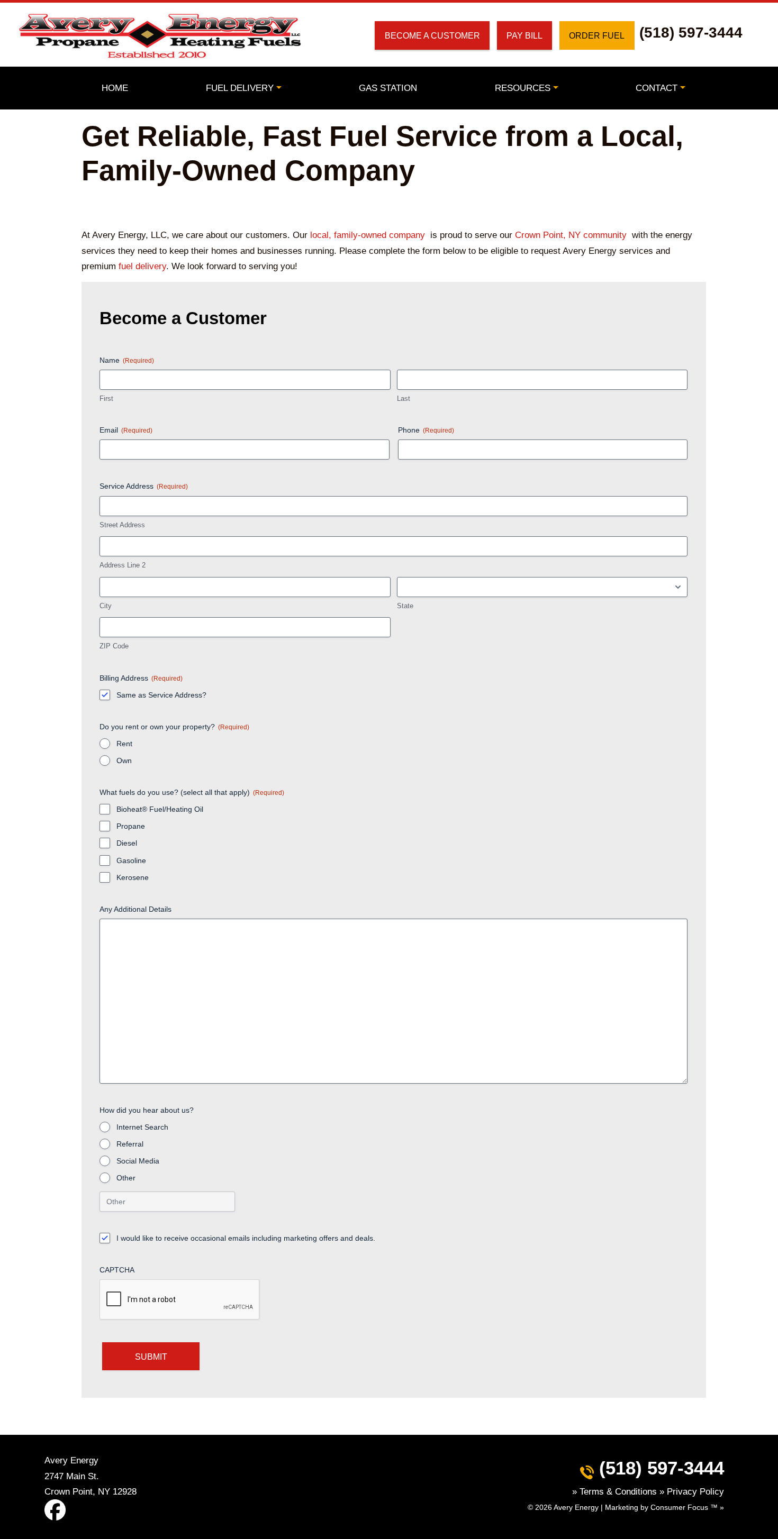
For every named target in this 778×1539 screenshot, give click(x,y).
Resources (522, 88)
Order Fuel (597, 35)
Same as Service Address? (161, 695)
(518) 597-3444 (691, 32)
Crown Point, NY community (571, 235)
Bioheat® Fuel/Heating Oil (159, 809)
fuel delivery (142, 266)
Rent (124, 743)
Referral (129, 1144)
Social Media (137, 1161)
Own (124, 760)
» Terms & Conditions (615, 1491)
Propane (130, 826)
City (105, 606)
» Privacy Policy (691, 1491)
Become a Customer (432, 35)
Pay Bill (524, 35)
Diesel (126, 843)
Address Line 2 (122, 565)
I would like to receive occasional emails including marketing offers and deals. (245, 1238)
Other (125, 1178)
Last (403, 398)
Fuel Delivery (240, 88)
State (405, 606)
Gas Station (388, 88)
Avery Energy (576, 1507)
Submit (151, 1356)
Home (115, 88)
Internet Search (142, 1127)
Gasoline (131, 860)
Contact (656, 88)
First (106, 398)
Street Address (122, 525)
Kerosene (132, 877)
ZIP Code (114, 646)
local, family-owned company (367, 235)
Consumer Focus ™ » (687, 1507)
